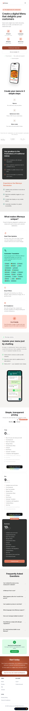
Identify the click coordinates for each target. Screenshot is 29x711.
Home (2, 681)
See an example (14, 52)
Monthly (11, 421)
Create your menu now (14, 467)
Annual (18, 421)
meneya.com (12, 706)
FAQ (2, 687)
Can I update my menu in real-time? (12, 604)
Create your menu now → (14, 47)
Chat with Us (14, 651)
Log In (17, 681)
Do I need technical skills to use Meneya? (11, 630)
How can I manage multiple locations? (13, 616)
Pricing (2, 684)
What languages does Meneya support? (13, 610)
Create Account (14, 561)
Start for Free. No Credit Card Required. (14, 672)
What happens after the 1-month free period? (13, 597)
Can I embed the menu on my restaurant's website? (11, 583)
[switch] (15, 422)
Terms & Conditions (5, 700)
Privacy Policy (4, 697)
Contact (3, 689)
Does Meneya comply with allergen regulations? (12, 622)
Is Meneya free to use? (9, 590)
